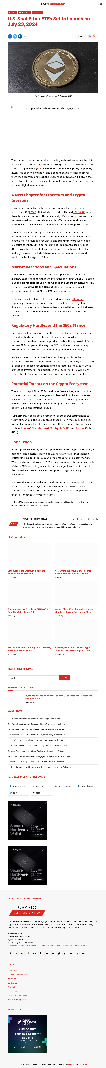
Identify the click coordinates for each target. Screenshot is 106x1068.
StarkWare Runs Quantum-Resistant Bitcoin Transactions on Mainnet (73, 572)
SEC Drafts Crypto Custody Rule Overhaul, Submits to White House (29, 649)
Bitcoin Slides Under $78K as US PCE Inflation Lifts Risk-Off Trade (36, 762)
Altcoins (12, 12)
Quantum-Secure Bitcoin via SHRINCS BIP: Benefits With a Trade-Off (29, 610)
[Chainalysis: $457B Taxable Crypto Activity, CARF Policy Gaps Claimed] (76, 632)
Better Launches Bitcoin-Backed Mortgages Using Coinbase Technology (39, 756)
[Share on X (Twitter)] (15, 36)
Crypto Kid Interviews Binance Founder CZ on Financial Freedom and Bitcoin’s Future (58, 697)
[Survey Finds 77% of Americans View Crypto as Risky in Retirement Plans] (76, 594)
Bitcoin (90, 341)
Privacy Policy (13, 987)
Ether (32, 212)
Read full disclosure (39, 505)
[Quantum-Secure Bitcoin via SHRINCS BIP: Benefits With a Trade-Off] (29, 594)
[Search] (100, 4)
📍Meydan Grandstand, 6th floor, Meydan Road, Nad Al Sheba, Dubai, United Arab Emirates (47, 945)
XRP (66, 428)
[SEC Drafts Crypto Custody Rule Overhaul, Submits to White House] (29, 632)
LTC (50, 428)
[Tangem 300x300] (27, 839)
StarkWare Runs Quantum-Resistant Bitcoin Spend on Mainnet (26, 572)
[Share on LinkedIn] (20, 36)
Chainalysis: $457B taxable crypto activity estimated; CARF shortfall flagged (40, 767)
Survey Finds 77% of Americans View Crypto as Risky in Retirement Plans (74, 610)
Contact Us (12, 983)
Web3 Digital (72, 1064)
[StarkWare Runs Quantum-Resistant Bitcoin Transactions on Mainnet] (76, 555)
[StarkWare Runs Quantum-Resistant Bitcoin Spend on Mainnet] (29, 555)
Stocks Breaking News (17, 999)
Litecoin (42, 428)
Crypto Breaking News (35, 519)
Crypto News (24, 12)
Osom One (83, 1064)
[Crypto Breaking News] (53, 4)
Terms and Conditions (17, 995)
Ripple (58, 428)
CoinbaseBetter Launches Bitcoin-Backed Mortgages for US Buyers (37, 751)
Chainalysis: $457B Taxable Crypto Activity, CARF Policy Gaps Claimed (73, 649)
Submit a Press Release (18, 974)
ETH (39, 168)
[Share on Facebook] (10, 36)
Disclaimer (12, 991)
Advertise (12, 978)
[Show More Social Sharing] (25, 36)
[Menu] (5, 4)
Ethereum (37, 12)
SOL (32, 428)
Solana (25, 428)
